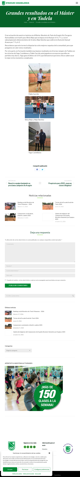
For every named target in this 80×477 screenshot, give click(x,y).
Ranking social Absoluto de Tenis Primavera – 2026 (28, 311)
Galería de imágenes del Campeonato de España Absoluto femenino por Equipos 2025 (39, 332)
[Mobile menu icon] (77, 3)
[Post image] (10, 206)
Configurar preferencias (41, 469)
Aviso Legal (38, 473)
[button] (49, 453)
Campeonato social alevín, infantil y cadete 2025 (27, 325)
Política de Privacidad (28, 473)
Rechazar (25, 469)
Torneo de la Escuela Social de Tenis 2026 (26, 318)
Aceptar (10, 469)
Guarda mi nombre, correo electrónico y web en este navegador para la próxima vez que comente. (36, 280)
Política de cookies (17, 473)
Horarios (44, 449)
